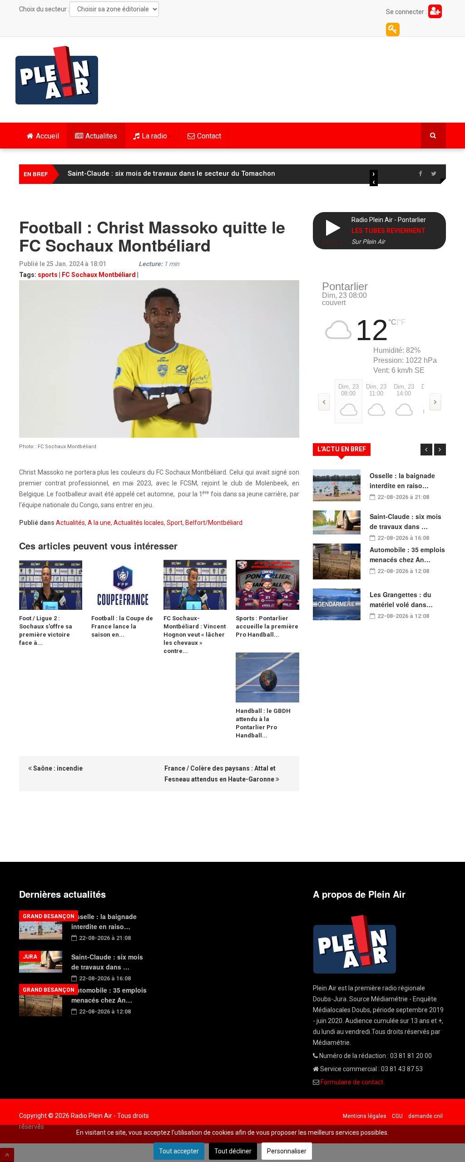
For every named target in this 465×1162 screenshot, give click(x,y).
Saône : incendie (57, 768)
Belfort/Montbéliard (213, 522)
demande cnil (425, 1116)
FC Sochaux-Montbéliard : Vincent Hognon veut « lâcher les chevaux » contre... (194, 634)
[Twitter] (433, 173)
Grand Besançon (48, 916)
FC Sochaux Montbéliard (99, 274)
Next (440, 449)
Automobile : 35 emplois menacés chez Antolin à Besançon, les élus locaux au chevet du (214, 173)
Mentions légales (364, 1116)
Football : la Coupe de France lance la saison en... (122, 626)
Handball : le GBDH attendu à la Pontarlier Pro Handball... (263, 723)
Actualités (70, 522)
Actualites (101, 136)
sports (48, 274)
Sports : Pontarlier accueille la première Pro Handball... (267, 626)
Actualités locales (139, 522)
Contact (209, 136)
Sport (175, 522)
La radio (154, 136)
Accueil (47, 136)
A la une (99, 522)
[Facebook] (420, 173)
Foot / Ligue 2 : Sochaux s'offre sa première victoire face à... (45, 630)
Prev (426, 449)
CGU (397, 1116)
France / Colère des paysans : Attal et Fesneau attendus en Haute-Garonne (220, 774)
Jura (30, 957)
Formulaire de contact (352, 1082)
